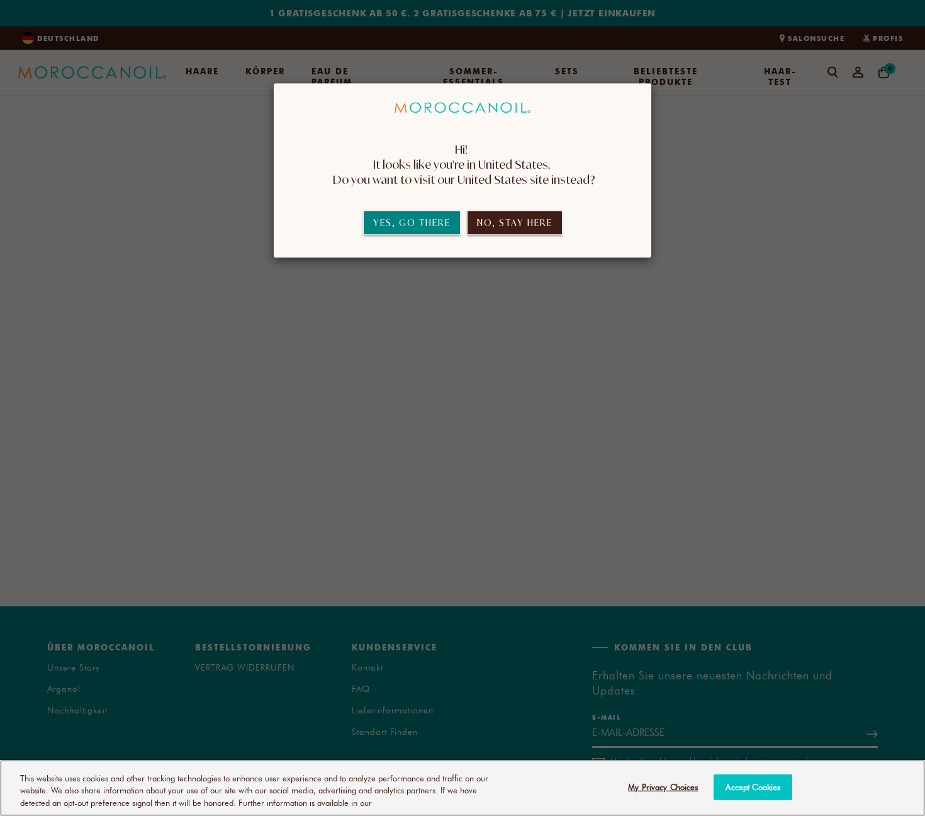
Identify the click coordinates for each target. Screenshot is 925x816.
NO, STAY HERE (514, 223)
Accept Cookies (753, 786)
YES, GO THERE (412, 223)
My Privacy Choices (663, 786)
